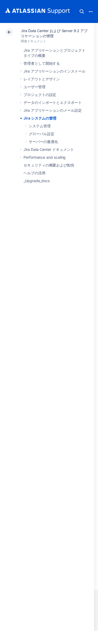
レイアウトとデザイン (42, 79)
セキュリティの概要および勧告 (49, 165)
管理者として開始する (42, 63)
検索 (82, 11)
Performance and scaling (45, 157)
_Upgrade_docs (37, 180)
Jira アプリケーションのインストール (54, 71)
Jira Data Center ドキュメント (49, 149)
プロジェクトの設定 (40, 94)
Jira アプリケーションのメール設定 (53, 110)
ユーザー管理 (34, 87)
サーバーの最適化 (43, 141)
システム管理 (40, 126)
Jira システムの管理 (40, 118)
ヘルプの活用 (34, 173)
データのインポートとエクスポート (53, 102)
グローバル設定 (41, 134)
